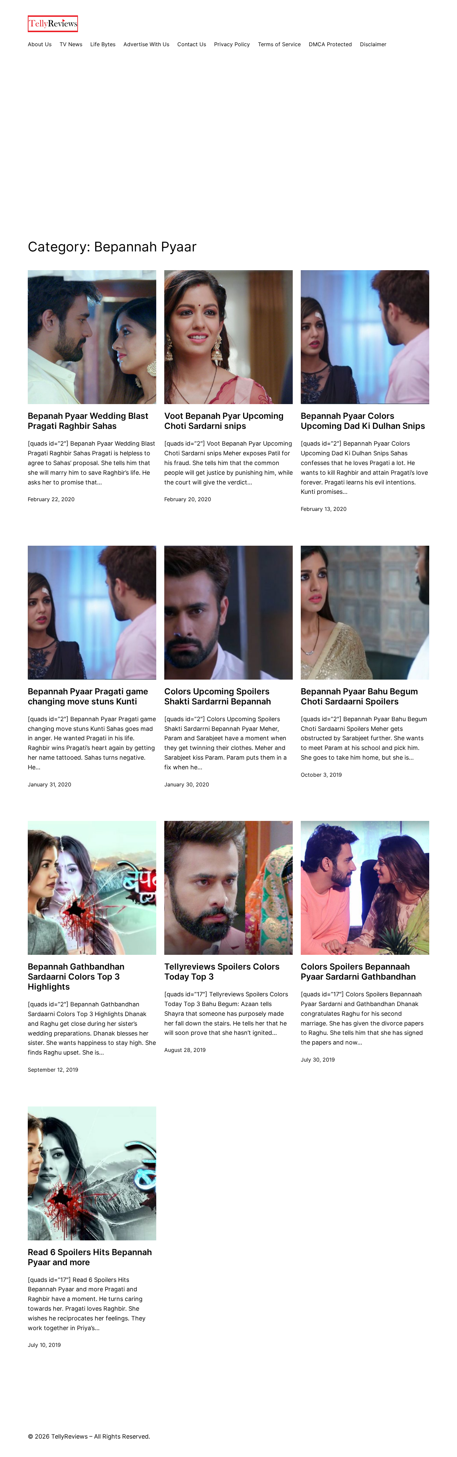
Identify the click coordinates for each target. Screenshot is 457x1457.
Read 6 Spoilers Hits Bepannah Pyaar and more (90, 1257)
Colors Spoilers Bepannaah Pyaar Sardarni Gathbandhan (358, 972)
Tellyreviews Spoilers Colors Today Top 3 (222, 972)
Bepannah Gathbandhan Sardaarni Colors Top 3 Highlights (76, 977)
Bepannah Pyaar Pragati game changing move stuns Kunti (88, 696)
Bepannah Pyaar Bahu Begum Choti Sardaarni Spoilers (359, 696)
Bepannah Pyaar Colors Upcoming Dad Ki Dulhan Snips (363, 421)
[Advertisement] (228, 149)
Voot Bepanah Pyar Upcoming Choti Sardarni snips (224, 421)
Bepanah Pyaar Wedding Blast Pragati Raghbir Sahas (88, 421)
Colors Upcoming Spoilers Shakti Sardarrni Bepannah (217, 696)
